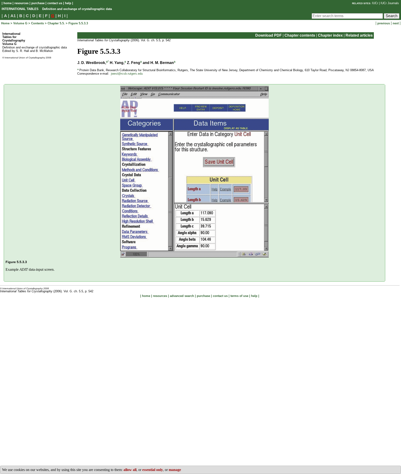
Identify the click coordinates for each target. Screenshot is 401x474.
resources (21, 3)
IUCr (375, 3)
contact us (54, 3)
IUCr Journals (390, 3)
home (7, 3)
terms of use (239, 296)
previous (384, 23)
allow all (129, 470)
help (68, 3)
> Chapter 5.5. (55, 23)
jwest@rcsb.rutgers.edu (127, 73)
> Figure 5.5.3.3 (77, 23)
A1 (13, 15)
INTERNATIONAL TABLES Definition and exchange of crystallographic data (57, 9)
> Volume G (18, 23)
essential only (152, 470)
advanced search (182, 296)
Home (5, 23)
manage (175, 470)
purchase (38, 3)
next (396, 23)
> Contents (36, 23)
